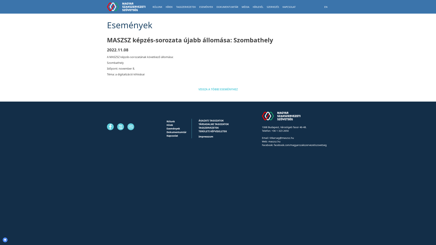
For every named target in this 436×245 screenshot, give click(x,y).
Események (206, 7)
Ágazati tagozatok (211, 120)
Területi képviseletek (213, 131)
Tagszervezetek (209, 127)
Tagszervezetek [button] (186, 7)
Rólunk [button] (157, 7)
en (326, 7)
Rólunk (171, 121)
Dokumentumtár (227, 7)
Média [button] (245, 7)
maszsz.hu (274, 141)
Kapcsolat (289, 7)
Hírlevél (258, 7)
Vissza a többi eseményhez (218, 89)
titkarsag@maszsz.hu (282, 138)
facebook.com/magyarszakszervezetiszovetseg (300, 145)
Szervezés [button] (273, 7)
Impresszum (206, 136)
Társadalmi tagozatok (214, 124)
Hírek (169, 7)
